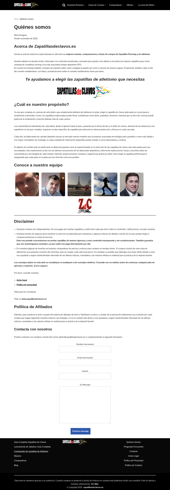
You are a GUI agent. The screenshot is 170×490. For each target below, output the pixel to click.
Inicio (16, 19)
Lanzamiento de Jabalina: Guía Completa (32, 447)
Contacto (134, 451)
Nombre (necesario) (85, 344)
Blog (16, 465)
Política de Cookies (133, 465)
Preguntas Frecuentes (133, 447)
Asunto (85, 371)
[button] (84, 5)
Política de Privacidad (133, 460)
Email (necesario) (85, 358)
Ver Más (94, 484)
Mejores (17, 456)
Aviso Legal (133, 456)
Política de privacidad (27, 285)
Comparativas (20, 460)
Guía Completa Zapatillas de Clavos (30, 442)
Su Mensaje (85, 385)
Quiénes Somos (133, 442)
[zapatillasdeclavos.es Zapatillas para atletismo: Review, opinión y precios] (26, 5)
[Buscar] (63, 5)
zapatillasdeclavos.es (93, 487)
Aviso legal (22, 280)
